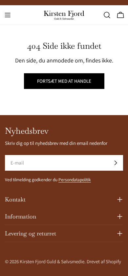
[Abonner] (115, 163)
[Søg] (107, 15)
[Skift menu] (7, 15)
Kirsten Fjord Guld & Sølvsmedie (52, 261)
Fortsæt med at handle (64, 81)
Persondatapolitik (74, 179)
